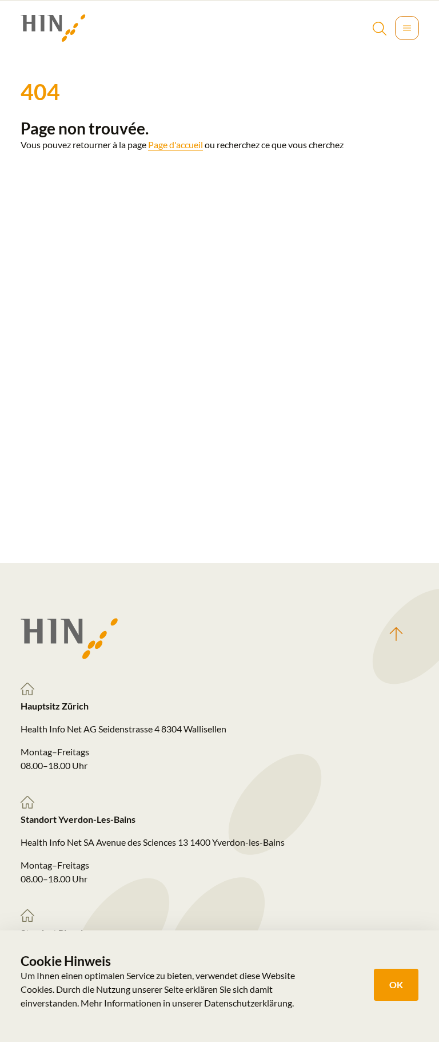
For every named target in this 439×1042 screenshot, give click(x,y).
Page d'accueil (175, 144)
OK (396, 984)
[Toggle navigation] (407, 28)
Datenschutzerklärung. (249, 1002)
